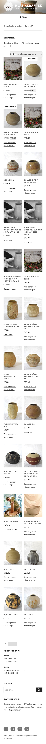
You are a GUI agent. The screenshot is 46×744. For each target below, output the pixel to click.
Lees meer (8, 240)
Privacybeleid (9, 736)
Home (6, 26)
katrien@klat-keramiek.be (14, 670)
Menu (24, 17)
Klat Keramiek (28, 5)
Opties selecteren (11, 289)
